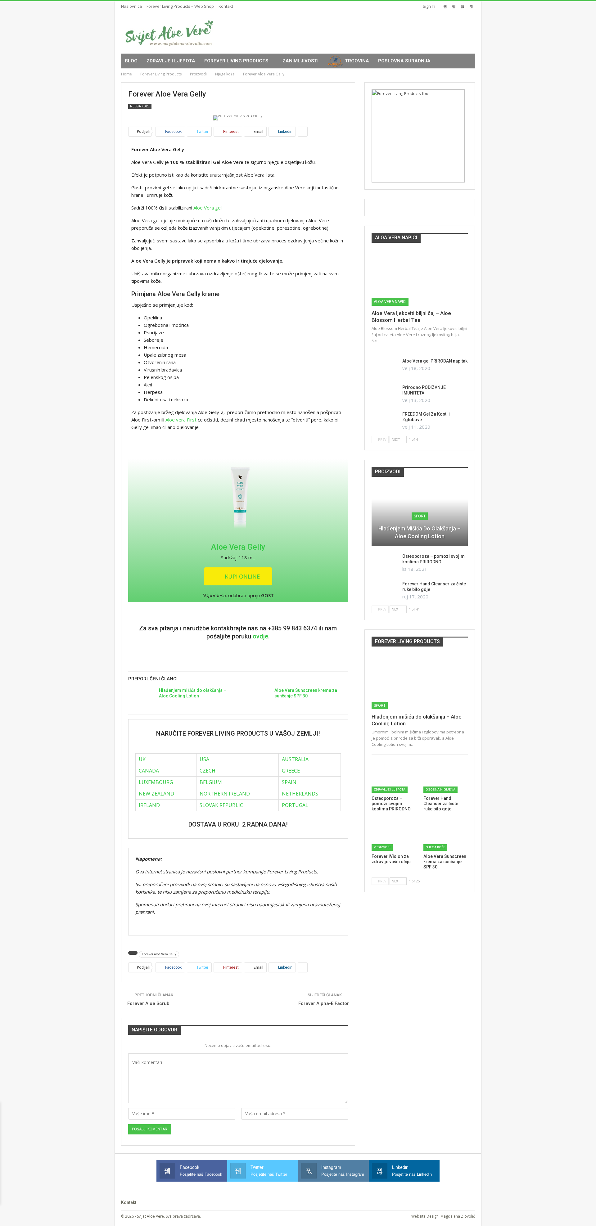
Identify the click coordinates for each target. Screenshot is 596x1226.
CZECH (207, 770)
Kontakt (226, 6)
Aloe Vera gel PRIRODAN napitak (434, 360)
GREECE (291, 770)
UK (142, 759)
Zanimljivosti (300, 61)
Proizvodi (382, 847)
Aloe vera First (180, 420)
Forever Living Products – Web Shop (180, 6)
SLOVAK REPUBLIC (221, 805)
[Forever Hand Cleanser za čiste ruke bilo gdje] (385, 591)
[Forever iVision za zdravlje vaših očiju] (394, 834)
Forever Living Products (236, 61)
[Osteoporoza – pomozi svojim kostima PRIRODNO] (385, 563)
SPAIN (289, 782)
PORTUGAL (295, 805)
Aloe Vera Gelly (238, 547)
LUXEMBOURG (156, 782)
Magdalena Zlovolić (457, 1216)
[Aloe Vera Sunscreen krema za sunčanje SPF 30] (257, 697)
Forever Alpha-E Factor (323, 1003)
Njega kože (140, 106)
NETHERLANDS (300, 793)
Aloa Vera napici (390, 302)
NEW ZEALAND (156, 793)
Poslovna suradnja (404, 61)
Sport (420, 516)
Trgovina (357, 61)
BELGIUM (211, 782)
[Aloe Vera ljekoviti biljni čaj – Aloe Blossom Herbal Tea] (420, 278)
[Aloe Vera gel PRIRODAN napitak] (385, 368)
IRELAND (149, 805)
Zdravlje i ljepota (171, 61)
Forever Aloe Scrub (148, 1003)
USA (204, 759)
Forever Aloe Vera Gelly (159, 954)
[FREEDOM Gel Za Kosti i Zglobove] (385, 421)
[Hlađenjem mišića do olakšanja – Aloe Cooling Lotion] (141, 697)
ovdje (260, 636)
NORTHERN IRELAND (225, 793)
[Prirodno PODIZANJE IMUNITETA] (385, 394)
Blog (131, 61)
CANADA (149, 770)
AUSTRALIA (295, 759)
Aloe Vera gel (207, 208)
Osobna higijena (440, 789)
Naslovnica (131, 6)
